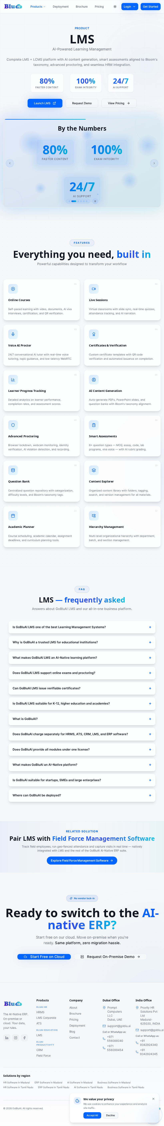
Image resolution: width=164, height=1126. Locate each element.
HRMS (40, 1012)
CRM (39, 1050)
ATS (39, 1023)
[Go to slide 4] (81, 201)
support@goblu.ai (119, 1026)
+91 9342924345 (149, 1052)
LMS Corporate (46, 1017)
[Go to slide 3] (78, 201)
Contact (74, 1037)
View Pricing (116, 103)
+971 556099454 (115, 1048)
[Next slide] (154, 163)
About (73, 1007)
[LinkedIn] (6, 1037)
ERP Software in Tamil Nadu (53, 1087)
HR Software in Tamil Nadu (18, 1087)
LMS (39, 1035)
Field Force (43, 1055)
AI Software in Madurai (80, 1082)
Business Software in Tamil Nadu (126, 1087)
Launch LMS (42, 103)
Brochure (82, 6)
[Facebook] (24, 1037)
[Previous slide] (10, 163)
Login (127, 6)
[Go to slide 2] (73, 201)
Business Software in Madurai (114, 1082)
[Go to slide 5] (84, 201)
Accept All (92, 1115)
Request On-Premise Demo (111, 957)
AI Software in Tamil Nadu (88, 1087)
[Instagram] (15, 1037)
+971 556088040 (115, 1038)
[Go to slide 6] (86, 201)
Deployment (61, 6)
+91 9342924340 (149, 1042)
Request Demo (82, 103)
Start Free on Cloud (47, 957)
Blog (72, 1031)
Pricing (99, 6)
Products (36, 6)
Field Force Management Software (103, 838)
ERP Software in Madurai (48, 1082)
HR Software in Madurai (16, 1082)
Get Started (150, 6)
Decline (110, 1115)
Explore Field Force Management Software (79, 860)
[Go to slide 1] (69, 201)
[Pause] (95, 201)
